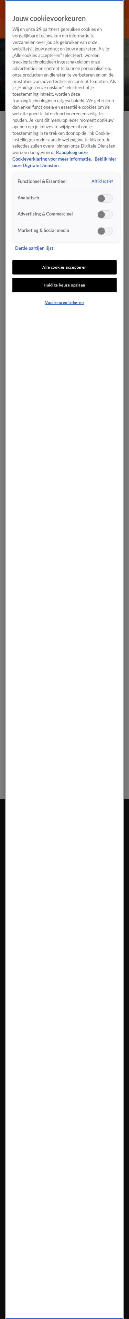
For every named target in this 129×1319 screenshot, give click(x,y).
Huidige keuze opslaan (64, 285)
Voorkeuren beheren (64, 302)
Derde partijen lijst (34, 248)
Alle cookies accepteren (64, 267)
